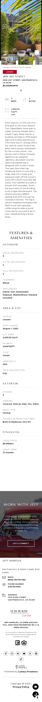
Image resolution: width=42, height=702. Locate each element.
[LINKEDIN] (18, 653)
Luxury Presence (28, 671)
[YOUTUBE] (24, 653)
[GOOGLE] (36, 653)
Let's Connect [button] (21, 543)
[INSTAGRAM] (12, 653)
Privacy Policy (21, 687)
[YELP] (30, 653)
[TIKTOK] (21, 659)
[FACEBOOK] (6, 653)
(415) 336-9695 (14, 587)
